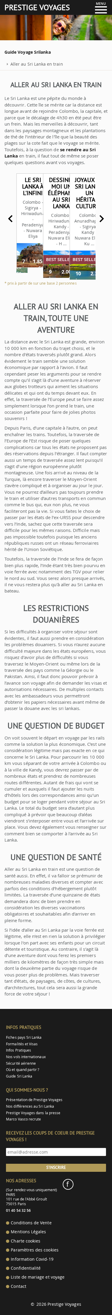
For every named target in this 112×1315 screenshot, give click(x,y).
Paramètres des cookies (34, 1250)
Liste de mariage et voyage (38, 1277)
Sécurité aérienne (21, 1063)
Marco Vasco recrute (23, 1119)
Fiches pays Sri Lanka (24, 1037)
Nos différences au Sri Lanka (30, 1106)
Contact (18, 1286)
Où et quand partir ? (22, 1069)
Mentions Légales (28, 1231)
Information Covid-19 (32, 1259)
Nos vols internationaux (25, 1056)
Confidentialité (26, 1268)
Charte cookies (25, 1241)
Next (102, 219)
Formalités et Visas (22, 1044)
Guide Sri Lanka (19, 1076)
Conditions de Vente (31, 1223)
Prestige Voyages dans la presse (33, 1112)
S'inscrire (56, 1167)
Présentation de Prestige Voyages (34, 1099)
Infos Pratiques (18, 1050)
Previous (10, 219)
